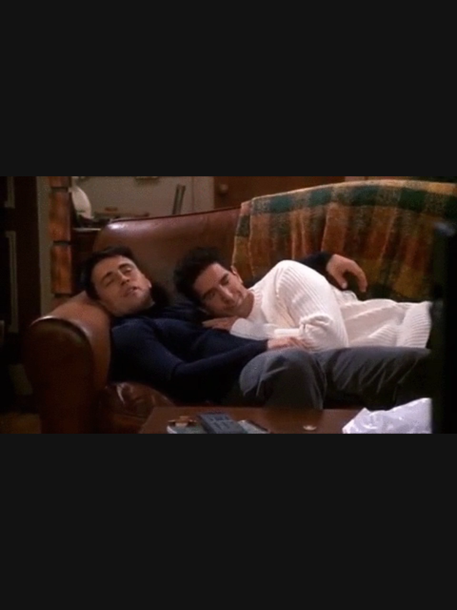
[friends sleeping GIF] (228, 305)
